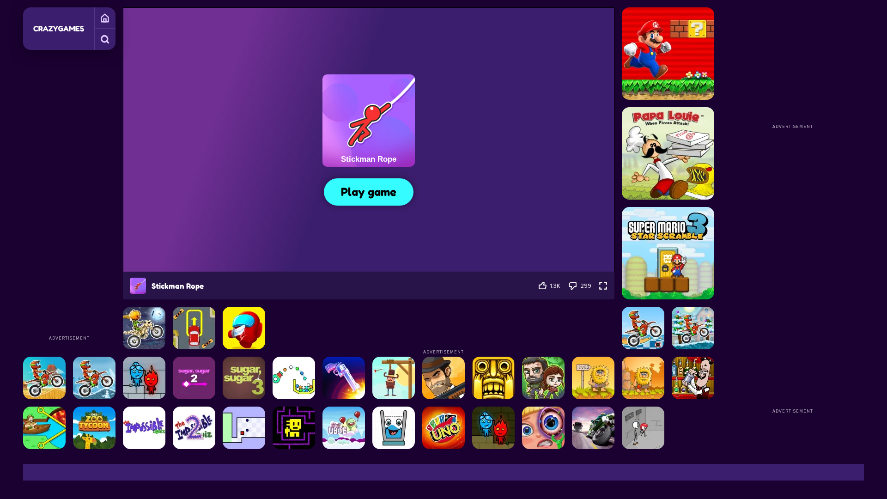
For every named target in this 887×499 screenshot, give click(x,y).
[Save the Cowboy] (393, 378)
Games (104, 18)
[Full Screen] (603, 285)
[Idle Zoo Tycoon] (94, 428)
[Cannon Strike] (294, 378)
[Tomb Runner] (493, 378)
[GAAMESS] (58, 28)
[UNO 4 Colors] (443, 428)
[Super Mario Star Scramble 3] (668, 253)
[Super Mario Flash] (668, 53)
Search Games (104, 39)
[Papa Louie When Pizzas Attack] (668, 153)
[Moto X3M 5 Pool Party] (643, 328)
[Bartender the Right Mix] (693, 378)
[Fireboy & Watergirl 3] (144, 378)
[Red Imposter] (244, 328)
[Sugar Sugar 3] (244, 378)
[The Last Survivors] (543, 378)
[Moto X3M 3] (44, 378)
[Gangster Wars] (443, 378)
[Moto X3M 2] (94, 378)
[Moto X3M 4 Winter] (693, 328)
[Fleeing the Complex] (643, 428)
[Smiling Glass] (393, 428)
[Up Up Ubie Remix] (343, 428)
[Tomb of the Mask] (294, 428)
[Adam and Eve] (643, 378)
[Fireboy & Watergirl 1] (493, 428)
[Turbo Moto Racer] (593, 428)
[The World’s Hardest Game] (244, 428)
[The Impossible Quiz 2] (194, 428)
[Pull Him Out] (44, 428)
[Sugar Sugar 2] (194, 378)
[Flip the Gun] (343, 378)
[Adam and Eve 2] (593, 378)
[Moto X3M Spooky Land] (144, 328)
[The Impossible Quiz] (144, 428)
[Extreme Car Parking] (194, 328)
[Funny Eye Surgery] (543, 428)
